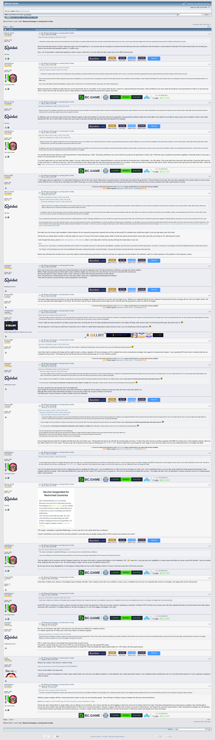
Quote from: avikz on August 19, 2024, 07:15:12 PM (52, 690)
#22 (210, 64)
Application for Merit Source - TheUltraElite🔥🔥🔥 (131, 188)
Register (29, 17)
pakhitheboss (9, 63)
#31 (210, 365)
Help (13, 17)
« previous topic (197, 24)
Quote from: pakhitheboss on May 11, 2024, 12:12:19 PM (53, 197)
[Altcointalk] (8, 88)
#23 (210, 102)
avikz (6, 658)
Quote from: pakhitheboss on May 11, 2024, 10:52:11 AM (53, 106)
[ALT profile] (8, 58)
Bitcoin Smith (9, 33)
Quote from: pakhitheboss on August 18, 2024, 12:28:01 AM (54, 634)
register (27, 11)
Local (15, 21)
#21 (210, 34)
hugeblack (50, 194)
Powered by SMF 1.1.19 (97, 736)
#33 (210, 453)
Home (8, 17)
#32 (210, 406)
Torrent (29, 14)
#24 (210, 132)
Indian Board (120, 186)
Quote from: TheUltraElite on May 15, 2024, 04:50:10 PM (53, 344)
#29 (210, 311)
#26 (210, 193)
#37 (210, 594)
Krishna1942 (8, 577)
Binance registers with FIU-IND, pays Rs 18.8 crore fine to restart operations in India (67, 701)
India (20, 21)
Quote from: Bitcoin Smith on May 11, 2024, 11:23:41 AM (53, 135)
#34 (210, 485)
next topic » (207, 24)
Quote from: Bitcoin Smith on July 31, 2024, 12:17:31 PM (53, 549)
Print (208, 26)
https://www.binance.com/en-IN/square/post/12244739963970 (57, 666)
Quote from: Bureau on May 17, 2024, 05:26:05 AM (52, 456)
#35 (210, 546)
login (21, 11)
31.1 (25, 14)
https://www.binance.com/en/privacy (73, 240)
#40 (210, 686)
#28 (210, 295)
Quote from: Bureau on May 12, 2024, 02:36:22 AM (52, 315)
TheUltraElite (8, 311)
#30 (210, 341)
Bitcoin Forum (7, 21)
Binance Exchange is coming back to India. (38, 21)
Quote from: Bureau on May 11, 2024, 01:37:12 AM (52, 37)
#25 (210, 176)
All (13, 27)
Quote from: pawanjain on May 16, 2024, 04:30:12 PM (52, 410)
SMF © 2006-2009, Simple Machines (115, 736)
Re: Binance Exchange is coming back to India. (57, 33)
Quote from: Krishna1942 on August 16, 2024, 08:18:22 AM (54, 597)
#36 (210, 578)
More (35, 17)
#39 (210, 659)
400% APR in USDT (109, 443)
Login (23, 17)
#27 (210, 266)
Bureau (6, 175)
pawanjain (7, 265)
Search (18, 17)
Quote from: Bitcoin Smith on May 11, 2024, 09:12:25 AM (53, 67)
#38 (210, 624)
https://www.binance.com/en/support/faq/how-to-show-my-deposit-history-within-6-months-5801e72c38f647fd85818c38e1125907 (83, 164)
